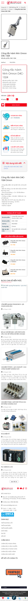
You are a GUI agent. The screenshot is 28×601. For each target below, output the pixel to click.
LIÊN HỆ (3, 536)
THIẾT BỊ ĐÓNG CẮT (7, 523)
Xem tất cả (14, 481)
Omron (11, 9)
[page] (18, 488)
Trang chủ (4, 7)
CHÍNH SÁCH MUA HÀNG (8, 543)
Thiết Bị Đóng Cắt (13, 7)
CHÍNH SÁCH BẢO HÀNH (8, 551)
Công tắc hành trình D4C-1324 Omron (13, 167)
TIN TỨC (3, 533)
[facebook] (14, 574)
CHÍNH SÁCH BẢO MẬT (8, 554)
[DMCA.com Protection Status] (7, 514)
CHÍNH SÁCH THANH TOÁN (9, 549)
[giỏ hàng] (3, 598)
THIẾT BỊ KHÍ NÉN (5, 525)
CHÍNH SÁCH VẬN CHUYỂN (9, 546)
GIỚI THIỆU (4, 531)
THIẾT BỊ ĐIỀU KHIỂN (6, 528)
